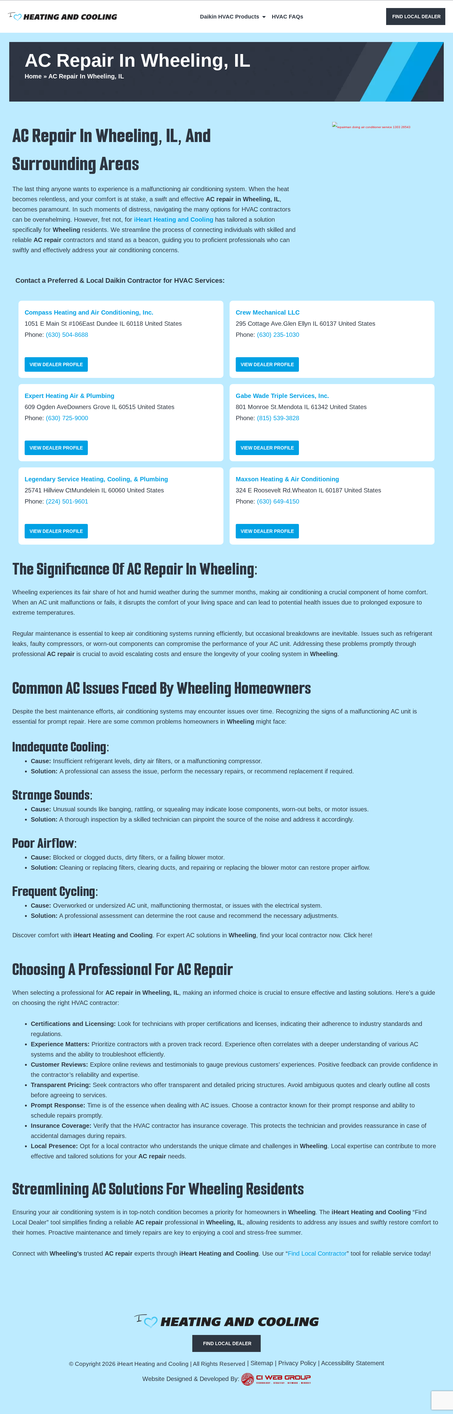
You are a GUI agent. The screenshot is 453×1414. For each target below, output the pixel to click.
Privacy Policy (297, 1363)
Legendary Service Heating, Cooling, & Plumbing (96, 479)
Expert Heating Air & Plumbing (69, 395)
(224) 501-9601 (67, 501)
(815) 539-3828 (278, 418)
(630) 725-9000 (67, 418)
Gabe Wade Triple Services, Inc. (282, 395)
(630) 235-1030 (278, 334)
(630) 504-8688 (67, 334)
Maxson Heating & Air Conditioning (287, 479)
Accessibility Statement (352, 1363)
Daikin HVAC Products (229, 17)
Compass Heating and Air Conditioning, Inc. (89, 312)
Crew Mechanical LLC (268, 312)
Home (33, 76)
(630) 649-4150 (278, 501)
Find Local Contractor (317, 1253)
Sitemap (262, 1363)
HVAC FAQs (287, 17)
